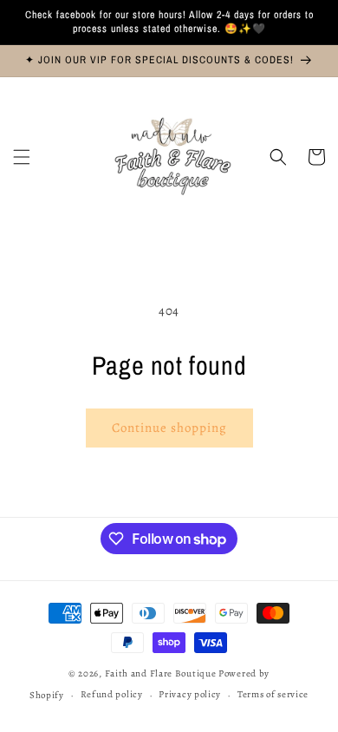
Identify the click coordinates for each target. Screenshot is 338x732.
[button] (22, 157)
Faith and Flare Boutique (161, 673)
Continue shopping (169, 427)
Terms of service (273, 694)
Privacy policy (190, 694)
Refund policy (112, 694)
